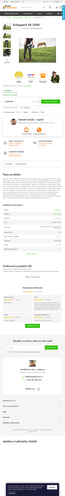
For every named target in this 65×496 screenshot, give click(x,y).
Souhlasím (52, 487)
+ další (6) (7, 62)
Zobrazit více (32, 326)
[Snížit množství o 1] (33, 101)
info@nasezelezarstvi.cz (39, 134)
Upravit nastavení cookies (46, 429)
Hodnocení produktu (21, 164)
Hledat (44, 7)
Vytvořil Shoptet (33, 431)
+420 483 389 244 (50, 7)
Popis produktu (8, 164)
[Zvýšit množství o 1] (39, 101)
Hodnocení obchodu (32, 287)
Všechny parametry (31, 253)
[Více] (60, 13)
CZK (47, 1)
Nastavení (12, 493)
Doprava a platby (15, 1)
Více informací (27, 86)
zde (35, 489)
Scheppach (27, 107)
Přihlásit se (51, 347)
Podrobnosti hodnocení (36, 28)
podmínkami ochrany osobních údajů (31, 352)
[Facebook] (38, 389)
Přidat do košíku (50, 101)
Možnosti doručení (11, 95)
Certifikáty (5, 1)
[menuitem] (12, 13)
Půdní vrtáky (57, 214)
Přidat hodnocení (32, 277)
